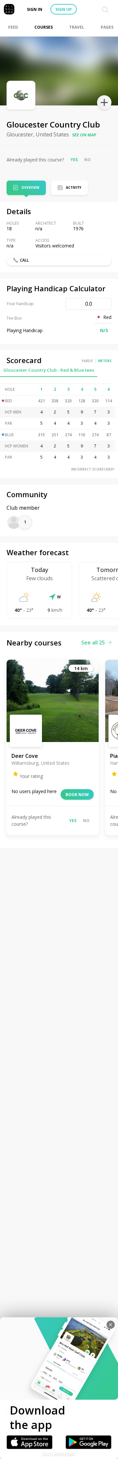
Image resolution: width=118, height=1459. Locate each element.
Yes (74, 159)
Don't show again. (59, 1454)
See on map (84, 135)
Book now (77, 794)
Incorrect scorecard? (93, 469)
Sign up (63, 9)
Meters (104, 360)
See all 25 (93, 642)
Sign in (34, 9)
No (87, 159)
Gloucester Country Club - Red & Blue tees (48, 370)
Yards (87, 360)
